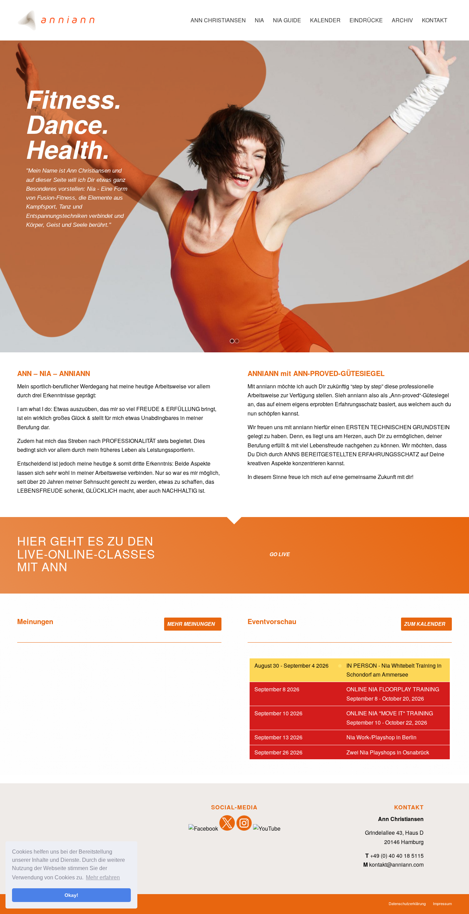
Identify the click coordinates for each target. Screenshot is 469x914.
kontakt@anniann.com (396, 864)
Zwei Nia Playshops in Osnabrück (387, 752)
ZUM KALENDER (425, 624)
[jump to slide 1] (232, 341)
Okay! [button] (71, 895)
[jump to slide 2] (237, 341)
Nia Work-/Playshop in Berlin (381, 737)
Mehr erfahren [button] (103, 877)
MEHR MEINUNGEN (191, 624)
